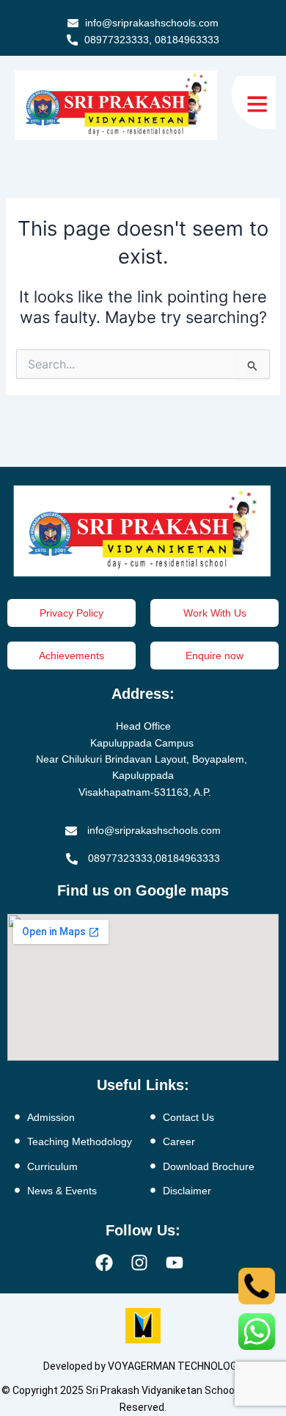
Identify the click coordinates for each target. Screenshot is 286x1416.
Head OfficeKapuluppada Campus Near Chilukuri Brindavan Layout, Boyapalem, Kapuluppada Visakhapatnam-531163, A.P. (143, 759)
